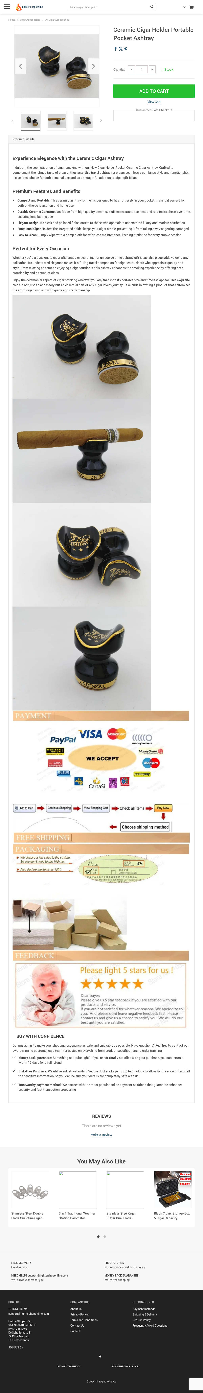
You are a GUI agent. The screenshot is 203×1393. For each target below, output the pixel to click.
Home (11, 19)
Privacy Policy (79, 1314)
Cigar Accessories (30, 19)
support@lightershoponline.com (28, 1313)
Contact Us (77, 1325)
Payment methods (144, 1309)
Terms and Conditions (84, 1320)
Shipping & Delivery (145, 1314)
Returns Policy (142, 1320)
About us (75, 1309)
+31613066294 (17, 1309)
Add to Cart (154, 91)
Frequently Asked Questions (150, 1325)
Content (75, 1331)
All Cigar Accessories (57, 19)
